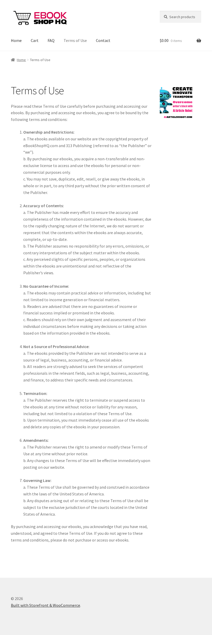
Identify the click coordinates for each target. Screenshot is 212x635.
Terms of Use (75, 40)
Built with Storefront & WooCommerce (45, 605)
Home (16, 40)
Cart (35, 40)
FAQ (51, 40)
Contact (103, 40)
